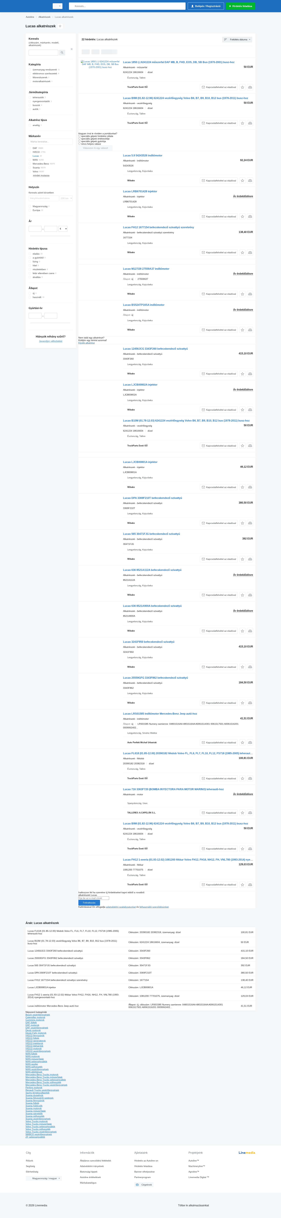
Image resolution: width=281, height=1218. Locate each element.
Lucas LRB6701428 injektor (140, 191)
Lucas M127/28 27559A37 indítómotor (146, 268)
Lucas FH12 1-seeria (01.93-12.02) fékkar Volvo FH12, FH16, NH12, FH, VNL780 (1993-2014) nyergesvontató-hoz (73, 996)
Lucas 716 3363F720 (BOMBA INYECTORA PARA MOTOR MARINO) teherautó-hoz (173, 789)
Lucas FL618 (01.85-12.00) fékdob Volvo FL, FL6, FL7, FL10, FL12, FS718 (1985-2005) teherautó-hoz (73, 932)
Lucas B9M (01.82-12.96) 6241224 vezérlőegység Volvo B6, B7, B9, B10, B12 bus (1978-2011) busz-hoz (185, 98)
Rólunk (29, 1160)
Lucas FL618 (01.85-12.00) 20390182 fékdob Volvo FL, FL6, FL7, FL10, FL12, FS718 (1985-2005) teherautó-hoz (190, 753)
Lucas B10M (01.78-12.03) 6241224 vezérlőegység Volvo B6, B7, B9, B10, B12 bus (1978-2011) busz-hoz (186, 420)
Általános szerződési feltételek (95, 1160)
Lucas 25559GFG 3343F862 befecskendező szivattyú (155, 677)
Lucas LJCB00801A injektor (140, 462)
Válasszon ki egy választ (95, 148)
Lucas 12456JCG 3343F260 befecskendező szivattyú (155, 348)
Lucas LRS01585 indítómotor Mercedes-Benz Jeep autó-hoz (160, 713)
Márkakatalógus (88, 1182)
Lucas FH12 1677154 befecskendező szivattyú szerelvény (158, 227)
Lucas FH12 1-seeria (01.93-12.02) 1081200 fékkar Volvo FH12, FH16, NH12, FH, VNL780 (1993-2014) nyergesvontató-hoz (197, 859)
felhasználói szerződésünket (154, 907)
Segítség (30, 1166)
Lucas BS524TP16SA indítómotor (143, 304)
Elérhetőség (32, 1171)
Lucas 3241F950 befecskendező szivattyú (148, 641)
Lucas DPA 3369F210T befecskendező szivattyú (152, 498)
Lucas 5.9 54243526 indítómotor (142, 155)
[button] (242, 87)
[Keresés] (72, 6)
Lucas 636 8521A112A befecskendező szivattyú (152, 570)
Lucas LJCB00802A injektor (140, 384)
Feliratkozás (89, 902)
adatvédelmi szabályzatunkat (121, 907)
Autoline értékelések (90, 1177)
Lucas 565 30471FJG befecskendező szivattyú (151, 534)
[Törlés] (72, 49)
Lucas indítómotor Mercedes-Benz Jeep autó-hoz (53, 1006)
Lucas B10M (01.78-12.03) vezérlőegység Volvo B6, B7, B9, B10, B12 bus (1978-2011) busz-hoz (72, 942)
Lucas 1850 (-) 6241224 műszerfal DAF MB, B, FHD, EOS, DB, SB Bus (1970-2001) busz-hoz (178, 62)
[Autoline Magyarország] (37, 6)
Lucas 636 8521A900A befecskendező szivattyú (152, 606)
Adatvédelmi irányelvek (92, 1166)
